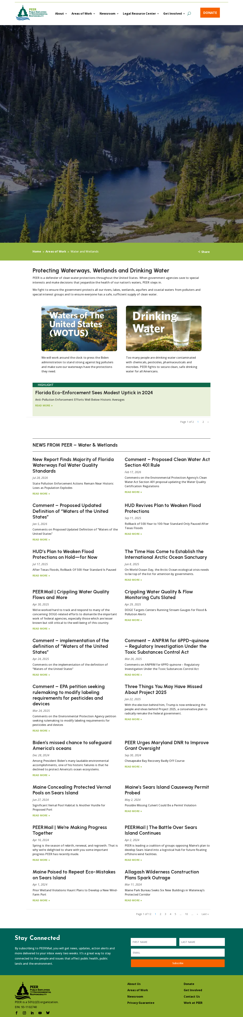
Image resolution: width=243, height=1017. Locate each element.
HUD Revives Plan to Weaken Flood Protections (163, 508)
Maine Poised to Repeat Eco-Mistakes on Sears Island (74, 874)
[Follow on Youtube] (40, 1013)
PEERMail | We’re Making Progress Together (70, 830)
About (59, 13)
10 (186, 914)
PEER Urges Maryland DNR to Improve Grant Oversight (167, 745)
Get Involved (172, 13)
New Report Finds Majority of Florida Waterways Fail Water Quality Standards (73, 465)
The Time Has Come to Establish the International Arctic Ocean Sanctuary (166, 554)
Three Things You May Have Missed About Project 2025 (163, 689)
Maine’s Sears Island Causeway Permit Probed (167, 790)
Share (205, 251)
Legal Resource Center (139, 13)
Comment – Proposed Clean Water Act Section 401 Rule (167, 462)
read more (42, 405)
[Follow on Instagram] (24, 1013)
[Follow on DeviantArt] (48, 1013)
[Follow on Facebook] (16, 1013)
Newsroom (107, 13)
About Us (134, 984)
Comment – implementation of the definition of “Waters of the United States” (71, 646)
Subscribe (177, 963)
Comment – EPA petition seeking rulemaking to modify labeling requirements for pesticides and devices (69, 695)
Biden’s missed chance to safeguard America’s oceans (72, 745)
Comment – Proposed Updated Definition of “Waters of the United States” (71, 511)
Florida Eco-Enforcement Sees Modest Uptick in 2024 (94, 393)
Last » (205, 914)
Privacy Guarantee (140, 1003)
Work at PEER (193, 1003)
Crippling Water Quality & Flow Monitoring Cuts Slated (159, 594)
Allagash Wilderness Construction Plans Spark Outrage (162, 874)
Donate (210, 13)
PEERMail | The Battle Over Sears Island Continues (161, 830)
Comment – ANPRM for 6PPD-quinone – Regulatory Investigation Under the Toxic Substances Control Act (167, 646)
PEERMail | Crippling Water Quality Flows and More (71, 594)
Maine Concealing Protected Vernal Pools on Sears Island (72, 790)
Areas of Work (82, 13)
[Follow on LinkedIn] (32, 1013)
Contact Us (192, 996)
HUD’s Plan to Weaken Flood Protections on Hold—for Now (65, 554)
